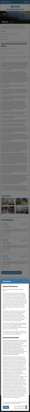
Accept (6, 407)
